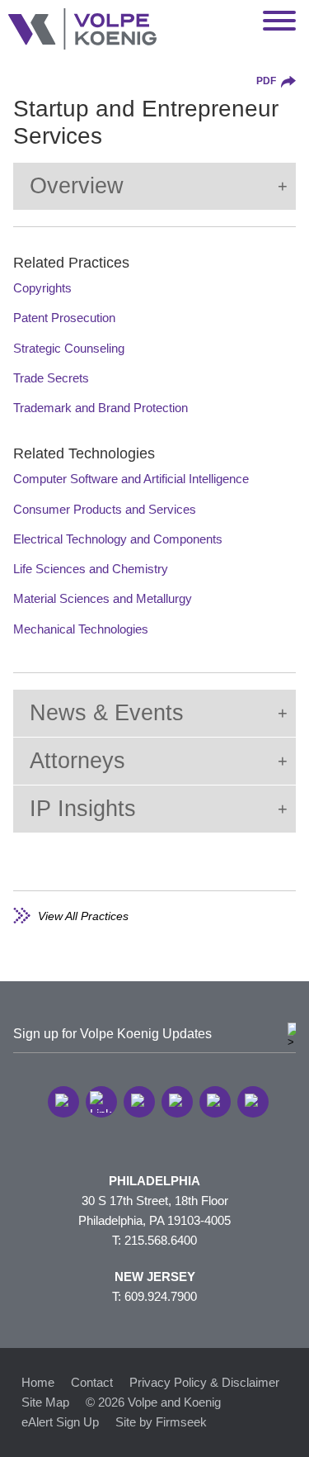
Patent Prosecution (64, 318)
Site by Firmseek (161, 1422)
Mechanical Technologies (80, 629)
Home (37, 1382)
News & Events (107, 712)
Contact (92, 1382)
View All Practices (83, 916)
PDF (266, 81)
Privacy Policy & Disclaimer (204, 1382)
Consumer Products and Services (104, 509)
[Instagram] (215, 1102)
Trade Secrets (51, 378)
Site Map (45, 1402)
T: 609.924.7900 (154, 1296)
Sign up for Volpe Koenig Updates (112, 1034)
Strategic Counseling (68, 348)
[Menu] (279, 21)
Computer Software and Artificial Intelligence (131, 479)
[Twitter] (139, 1102)
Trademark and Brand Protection (100, 408)
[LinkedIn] (101, 1102)
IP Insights (83, 808)
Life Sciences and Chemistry (90, 569)
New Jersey (155, 1277)
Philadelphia (154, 1181)
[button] (63, 1102)
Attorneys (77, 760)
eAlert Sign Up (60, 1422)
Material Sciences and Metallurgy (102, 598)
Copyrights (42, 288)
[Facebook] (177, 1102)
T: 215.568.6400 (154, 1240)
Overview (77, 185)
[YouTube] (253, 1102)
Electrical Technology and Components (117, 539)
